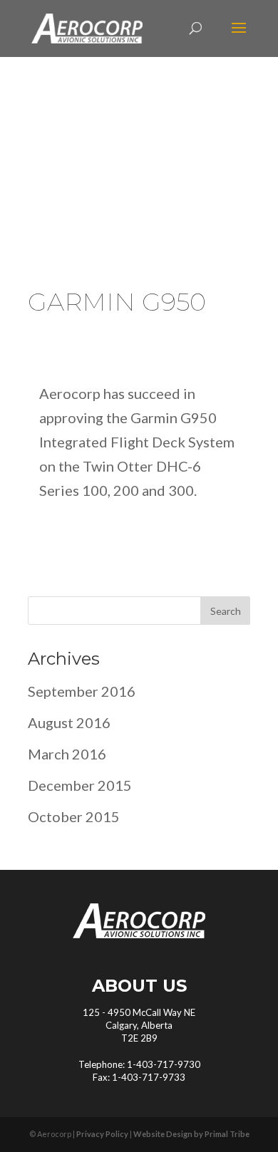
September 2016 (81, 691)
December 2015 (80, 785)
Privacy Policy (102, 1133)
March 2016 (67, 753)
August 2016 (69, 722)
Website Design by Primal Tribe (191, 1133)
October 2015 (74, 816)
